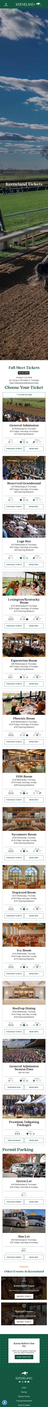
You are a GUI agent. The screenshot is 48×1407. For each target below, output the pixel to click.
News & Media (24, 1405)
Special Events (24, 1396)
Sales (24, 1387)
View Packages (14, 1140)
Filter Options (25, 395)
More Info (33, 449)
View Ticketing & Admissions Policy (24, 383)
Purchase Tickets (14, 449)
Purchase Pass (14, 1087)
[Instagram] (22, 1381)
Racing (24, 1392)
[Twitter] (19, 1381)
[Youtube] (28, 1381)
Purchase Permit (14, 1202)
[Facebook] (25, 1381)
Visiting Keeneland (24, 1401)
